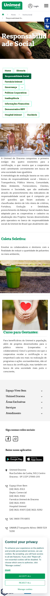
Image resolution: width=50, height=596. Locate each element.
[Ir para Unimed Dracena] (12, 6)
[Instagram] (15, 438)
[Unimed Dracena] (4, 14)
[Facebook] (8, 438)
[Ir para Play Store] (14, 458)
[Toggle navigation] (46, 6)
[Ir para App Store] (34, 459)
